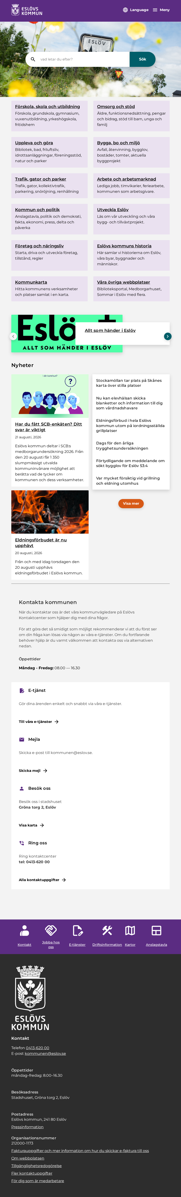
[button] (9, 1187)
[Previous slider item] (13, 336)
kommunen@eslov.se (45, 1053)
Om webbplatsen (27, 1158)
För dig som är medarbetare (37, 1181)
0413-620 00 (37, 1048)
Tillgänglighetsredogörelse (36, 1166)
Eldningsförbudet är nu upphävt (41, 542)
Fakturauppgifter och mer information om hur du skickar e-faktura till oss (80, 1151)
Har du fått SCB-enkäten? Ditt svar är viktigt (48, 427)
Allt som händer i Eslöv (110, 330)
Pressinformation (27, 1127)
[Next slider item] (168, 336)
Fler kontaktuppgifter (31, 1173)
